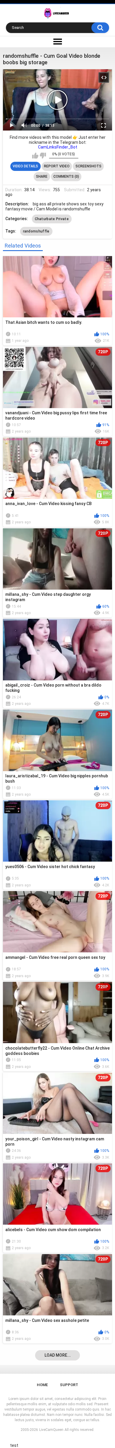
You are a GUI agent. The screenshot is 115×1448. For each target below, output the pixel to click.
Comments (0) (66, 176)
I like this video (35, 156)
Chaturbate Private (52, 219)
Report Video (57, 166)
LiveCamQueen (51, 1430)
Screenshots (88, 166)
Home (42, 1385)
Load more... (58, 1355)
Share (41, 176)
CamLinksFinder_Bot (57, 147)
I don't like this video (43, 156)
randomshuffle (36, 231)
